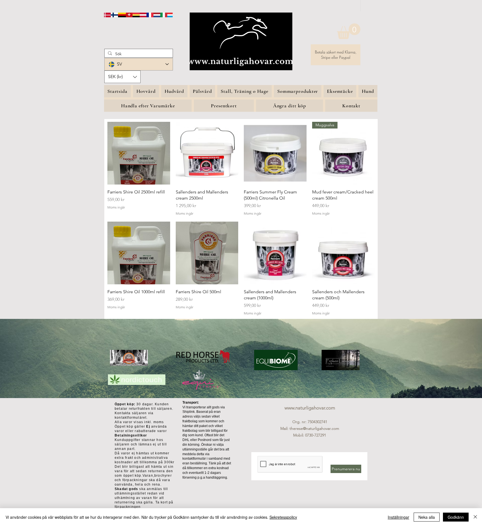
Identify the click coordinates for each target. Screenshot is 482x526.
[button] (348, 31)
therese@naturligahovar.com (314, 428)
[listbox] (122, 77)
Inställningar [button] (398, 517)
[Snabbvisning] (138, 153)
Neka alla (426, 517)
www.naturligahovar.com (310, 408)
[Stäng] (475, 517)
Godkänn (456, 517)
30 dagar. (134, 404)
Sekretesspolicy (283, 517)
